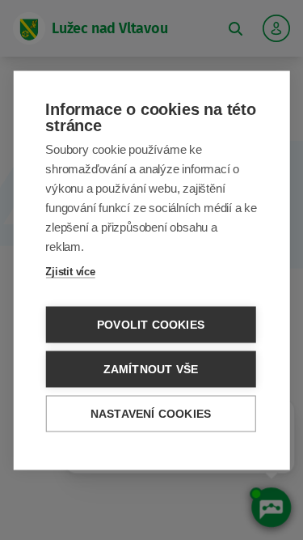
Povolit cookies (150, 324)
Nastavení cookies (150, 413)
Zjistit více (70, 271)
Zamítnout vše (151, 369)
